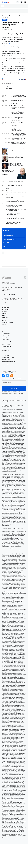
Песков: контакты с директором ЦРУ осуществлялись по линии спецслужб (15, 217)
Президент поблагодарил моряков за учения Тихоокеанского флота (17, 129)
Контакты (4, 324)
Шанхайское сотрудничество (8, 357)
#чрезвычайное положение (13, 86)
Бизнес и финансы (6, 366)
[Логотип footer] (6, 277)
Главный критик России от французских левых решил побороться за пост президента (15, 164)
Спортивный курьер (6, 344)
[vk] (3, 375)
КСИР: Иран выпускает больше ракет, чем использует (18, 139)
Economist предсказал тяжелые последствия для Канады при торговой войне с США (16, 196)
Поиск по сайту (14, 388)
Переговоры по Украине (9, 239)
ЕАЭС (3, 331)
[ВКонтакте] (21, 79)
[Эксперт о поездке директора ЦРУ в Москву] (5, 151)
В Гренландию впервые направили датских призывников (17, 102)
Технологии (5, 317)
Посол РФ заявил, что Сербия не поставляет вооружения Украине (18, 107)
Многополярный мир (6, 341)
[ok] (11, 375)
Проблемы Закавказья (6, 346)
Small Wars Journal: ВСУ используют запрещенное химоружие (17, 124)
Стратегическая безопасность (8, 361)
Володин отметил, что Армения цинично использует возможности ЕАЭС (15, 187)
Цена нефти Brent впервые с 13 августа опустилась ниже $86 (16, 210)
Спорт (3, 315)
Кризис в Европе (5, 335)
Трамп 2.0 (6, 243)
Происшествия (5, 363)
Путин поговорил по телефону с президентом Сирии (14, 214)
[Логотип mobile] (5, 2)
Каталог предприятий (7, 322)
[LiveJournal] (19, 79)
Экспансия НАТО (5, 364)
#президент (9, 88)
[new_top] (2, 79)
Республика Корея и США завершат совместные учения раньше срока (18, 97)
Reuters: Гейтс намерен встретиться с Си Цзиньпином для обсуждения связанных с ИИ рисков (15, 205)
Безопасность (5, 307)
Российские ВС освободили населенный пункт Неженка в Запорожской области (13, 222)
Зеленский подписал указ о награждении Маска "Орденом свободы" (16, 191)
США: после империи (6, 333)
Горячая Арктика (5, 339)
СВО (4, 246)
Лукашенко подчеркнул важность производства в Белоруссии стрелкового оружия (17, 112)
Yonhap (10, 43)
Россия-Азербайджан (6, 355)
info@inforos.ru (5, 290)
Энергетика (4, 342)
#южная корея (9, 83)
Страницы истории (6, 359)
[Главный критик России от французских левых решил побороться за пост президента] (5, 166)
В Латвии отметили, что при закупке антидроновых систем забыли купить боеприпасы (18, 134)
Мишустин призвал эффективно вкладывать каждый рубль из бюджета (15, 200)
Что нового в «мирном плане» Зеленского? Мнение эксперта (15, 157)
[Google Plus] (25, 79)
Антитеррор (4, 337)
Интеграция (5, 309)
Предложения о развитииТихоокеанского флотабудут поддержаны (8, 171)
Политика (16, 15)
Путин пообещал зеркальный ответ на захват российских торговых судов (18, 144)
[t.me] (7, 375)
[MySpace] (24, 79)
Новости (4, 320)
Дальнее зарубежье (7, 15)
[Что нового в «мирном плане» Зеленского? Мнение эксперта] (5, 159)
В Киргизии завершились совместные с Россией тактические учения (17, 119)
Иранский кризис (8, 235)
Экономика (4, 311)
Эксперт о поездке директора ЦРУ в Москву (16, 149)
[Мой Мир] (22, 79)
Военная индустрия (6, 353)
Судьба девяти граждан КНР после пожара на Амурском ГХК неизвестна (15, 182)
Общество (4, 313)
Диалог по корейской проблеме (16, 17)
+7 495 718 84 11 (8, 295)
